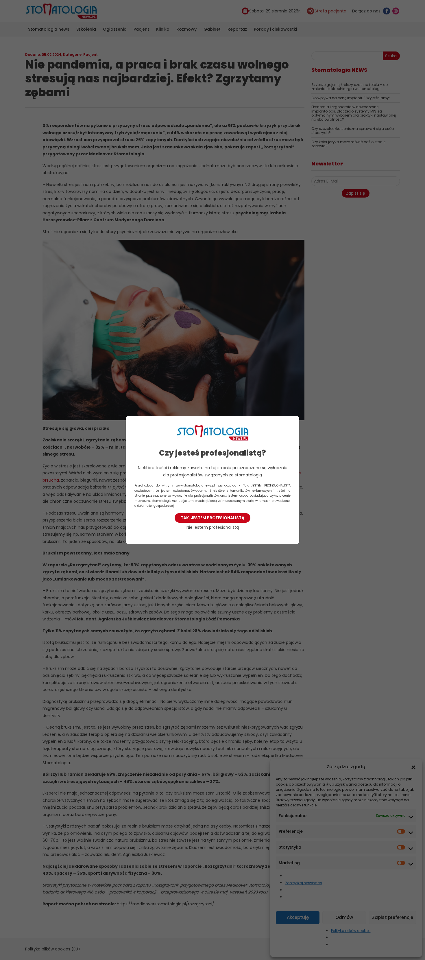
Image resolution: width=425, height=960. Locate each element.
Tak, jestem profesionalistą (212, 518)
